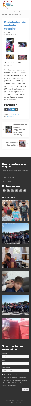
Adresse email (6, 367)
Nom (3, 360)
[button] (27, 5)
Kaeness (18, 402)
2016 (8, 116)
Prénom (4, 353)
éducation (12, 116)
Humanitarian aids (14, 114)
